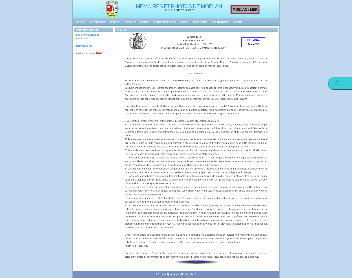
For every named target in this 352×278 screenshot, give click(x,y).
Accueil (80, 22)
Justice (183, 22)
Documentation (220, 22)
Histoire (144, 22)
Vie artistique (199, 22)
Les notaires (82, 38)
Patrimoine (130, 22)
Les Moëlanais (97, 22)
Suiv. (337, 84)
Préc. (337, 81)
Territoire (115, 22)
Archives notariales (164, 22)
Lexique (237, 22)
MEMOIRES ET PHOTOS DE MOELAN (179, 6)
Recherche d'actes (85, 53)
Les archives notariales (87, 35)
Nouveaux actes (84, 46)
